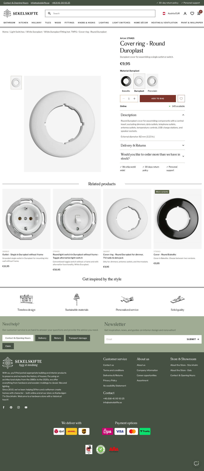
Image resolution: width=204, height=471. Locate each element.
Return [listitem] (57, 338)
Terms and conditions (113, 370)
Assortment (142, 380)
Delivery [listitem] (42, 338)
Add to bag (157, 98)
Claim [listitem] (8, 346)
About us (141, 365)
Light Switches (17, 31)
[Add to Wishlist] (181, 98)
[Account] (185, 13)
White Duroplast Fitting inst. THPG (60, 31)
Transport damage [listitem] (78, 338)
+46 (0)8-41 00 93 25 (113, 398)
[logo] (21, 13)
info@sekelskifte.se (40, 2)
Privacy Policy (110, 380)
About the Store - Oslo (181, 370)
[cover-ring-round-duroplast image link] (62, 124)
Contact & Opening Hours (16, 2)
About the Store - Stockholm (184, 365)
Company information (147, 370)
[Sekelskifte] (34, 363)
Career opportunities (147, 375)
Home (5, 31)
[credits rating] (114, 449)
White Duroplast (34, 31)
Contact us (108, 365)
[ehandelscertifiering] (100, 449)
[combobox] (103, 13)
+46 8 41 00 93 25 (61, 2)
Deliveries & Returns (113, 375)
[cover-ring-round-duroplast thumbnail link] (16, 82)
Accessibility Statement (114, 385)
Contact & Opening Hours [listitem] (17, 338)
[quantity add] (134, 98)
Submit (191, 339)
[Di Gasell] (88, 449)
